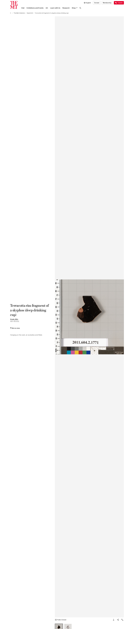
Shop (74, 8)
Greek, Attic (14, 319)
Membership (107, 3)
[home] (11, 13)
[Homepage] (14, 5)
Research (66, 8)
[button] (89, 316)
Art (47, 8)
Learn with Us (55, 8)
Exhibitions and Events (35, 8)
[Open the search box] (80, 8)
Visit (22, 8)
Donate (96, 3)
